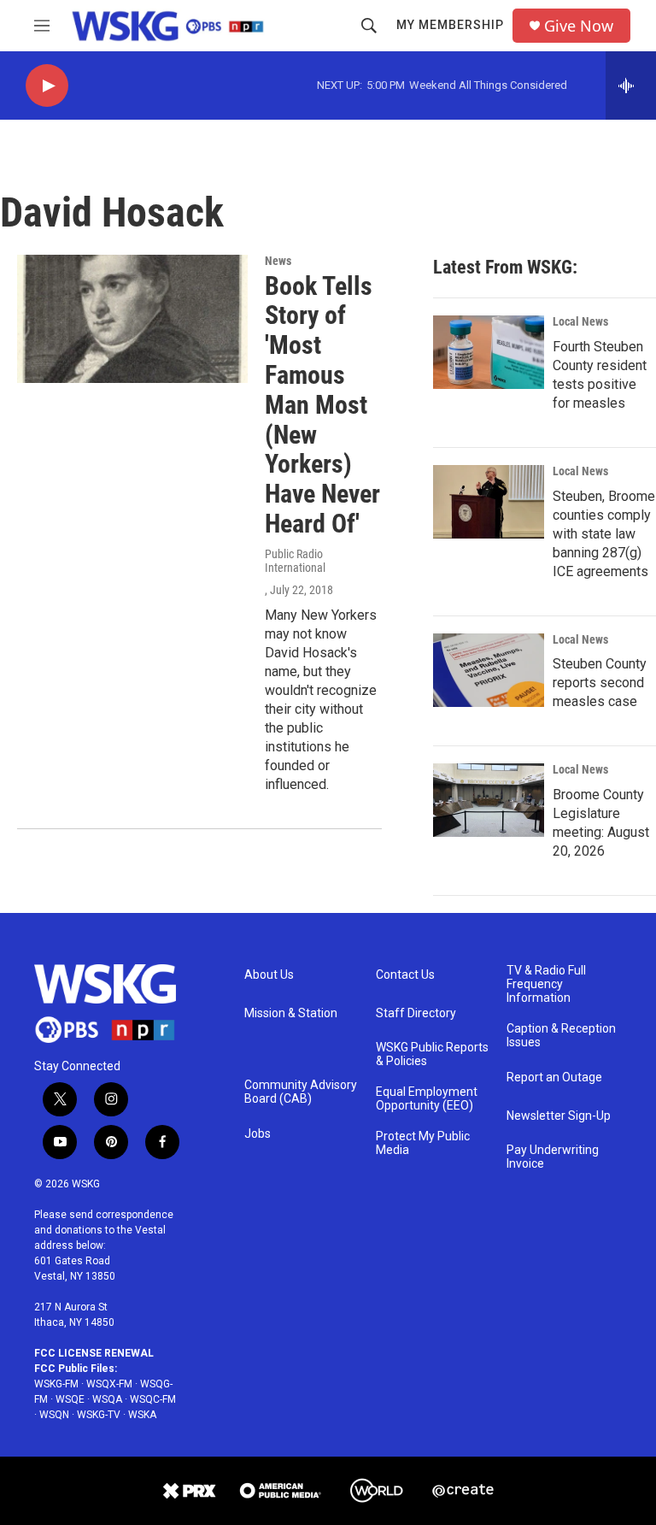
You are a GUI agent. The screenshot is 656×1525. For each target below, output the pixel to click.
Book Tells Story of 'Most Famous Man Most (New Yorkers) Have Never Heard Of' (322, 405)
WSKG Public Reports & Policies (432, 1054)
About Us (269, 975)
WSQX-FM (109, 1384)
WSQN (54, 1415)
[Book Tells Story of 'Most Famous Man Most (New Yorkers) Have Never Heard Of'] (132, 319)
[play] (47, 86)
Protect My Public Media (423, 1143)
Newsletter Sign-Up (559, 1116)
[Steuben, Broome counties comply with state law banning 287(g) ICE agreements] (488, 502)
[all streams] (631, 85)
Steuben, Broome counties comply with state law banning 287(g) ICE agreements (604, 534)
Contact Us (405, 975)
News (278, 261)
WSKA (142, 1415)
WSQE (70, 1399)
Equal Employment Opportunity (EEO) (426, 1099)
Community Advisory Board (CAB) (300, 1092)
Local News (580, 321)
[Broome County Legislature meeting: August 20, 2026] (488, 800)
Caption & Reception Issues (561, 1035)
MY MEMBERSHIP (450, 25)
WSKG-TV (98, 1415)
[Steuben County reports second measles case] (488, 670)
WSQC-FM (153, 1399)
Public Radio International (295, 560)
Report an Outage (554, 1077)
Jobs (257, 1134)
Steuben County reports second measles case (600, 683)
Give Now (578, 26)
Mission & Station (290, 1013)
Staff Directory (416, 1013)
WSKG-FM (56, 1384)
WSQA (107, 1399)
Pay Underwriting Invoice (553, 1157)
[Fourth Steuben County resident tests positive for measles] (488, 352)
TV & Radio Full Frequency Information (546, 984)
